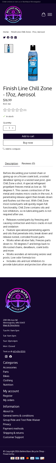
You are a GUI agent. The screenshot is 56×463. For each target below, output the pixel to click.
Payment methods (13, 428)
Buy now (28, 142)
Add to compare (12, 148)
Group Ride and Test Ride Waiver (21, 419)
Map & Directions (11, 325)
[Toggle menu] (50, 14)
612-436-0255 (19, 351)
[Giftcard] (17, 458)
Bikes (6, 376)
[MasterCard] (27, 458)
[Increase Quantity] (13, 128)
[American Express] (37, 458)
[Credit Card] (22, 458)
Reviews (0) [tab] (28, 163)
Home (6, 31)
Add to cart (28, 136)
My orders (8, 400)
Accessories (10, 367)
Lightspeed (20, 454)
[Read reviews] (13, 110)
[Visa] (32, 458)
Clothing (8, 380)
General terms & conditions (18, 415)
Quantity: (7, 122)
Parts (6, 371)
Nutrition (8, 384)
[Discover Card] (42, 458)
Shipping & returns (13, 432)
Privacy (7, 424)
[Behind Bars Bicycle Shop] (13, 14)
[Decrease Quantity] (6, 128)
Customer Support (13, 437)
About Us (8, 411)
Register (7, 395)
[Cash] (12, 458)
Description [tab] (11, 163)
